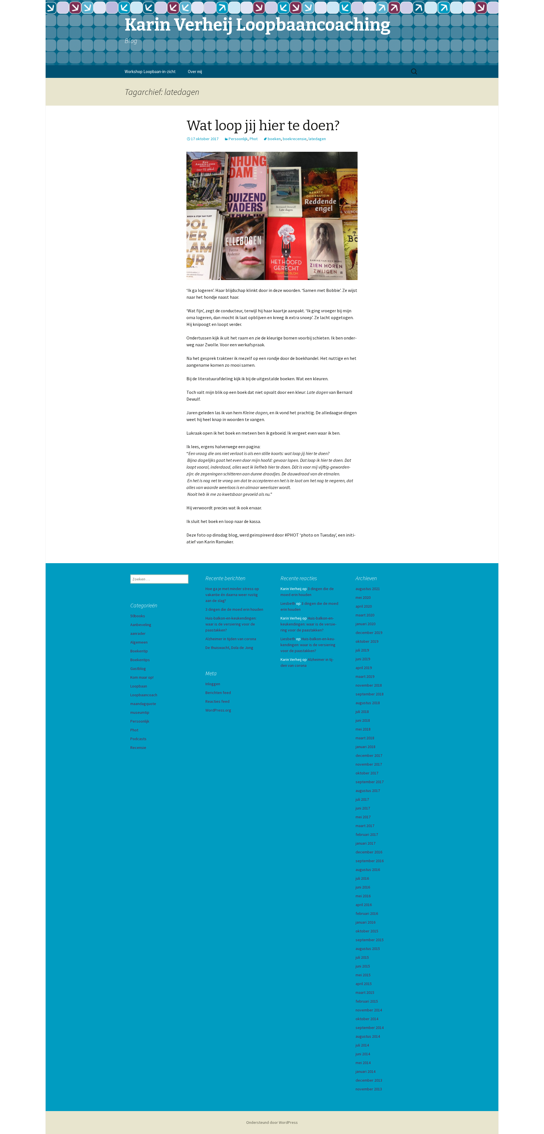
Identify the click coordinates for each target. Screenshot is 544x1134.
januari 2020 (365, 623)
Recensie (138, 747)
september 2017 (370, 781)
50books (137, 615)
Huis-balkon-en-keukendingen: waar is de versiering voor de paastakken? (230, 624)
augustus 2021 (368, 588)
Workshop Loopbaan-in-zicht (150, 71)
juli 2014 (362, 1045)
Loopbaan (138, 686)
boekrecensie (295, 138)
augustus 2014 (368, 1036)
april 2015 (364, 983)
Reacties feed (217, 701)
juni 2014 (363, 1053)
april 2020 (364, 606)
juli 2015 (362, 957)
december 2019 (369, 632)
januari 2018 (365, 746)
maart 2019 (365, 676)
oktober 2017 (367, 773)
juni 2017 (363, 808)
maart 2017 (365, 825)
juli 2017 (362, 799)
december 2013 (369, 1080)
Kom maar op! (142, 677)
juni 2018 (363, 720)
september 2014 (370, 1027)
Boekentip (139, 651)
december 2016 (369, 852)
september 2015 (370, 939)
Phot (254, 138)
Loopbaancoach (143, 694)
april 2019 (364, 667)
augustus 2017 (368, 790)
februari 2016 (367, 913)
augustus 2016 (368, 869)
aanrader (138, 633)
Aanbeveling (140, 624)
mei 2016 (363, 895)
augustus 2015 (368, 948)
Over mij (195, 71)
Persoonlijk (238, 138)
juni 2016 (363, 887)
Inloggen (212, 683)
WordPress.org (218, 710)
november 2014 (369, 1010)
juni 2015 (363, 966)
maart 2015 (365, 992)
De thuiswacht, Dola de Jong (229, 647)
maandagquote (143, 703)
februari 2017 (367, 834)
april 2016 (364, 904)
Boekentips (140, 659)
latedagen (317, 138)
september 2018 (370, 694)
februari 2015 (367, 1001)
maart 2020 (365, 615)
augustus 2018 (368, 702)
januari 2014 (365, 1071)
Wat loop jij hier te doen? (263, 126)
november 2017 (369, 764)
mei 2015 (363, 974)
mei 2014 (363, 1062)
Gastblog (138, 668)
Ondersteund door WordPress (272, 1122)
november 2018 (369, 685)
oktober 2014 (367, 1018)
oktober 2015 (367, 931)
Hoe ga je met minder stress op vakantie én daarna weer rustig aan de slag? (232, 594)
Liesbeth (287, 603)
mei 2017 (363, 816)
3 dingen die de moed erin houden (234, 609)
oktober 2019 (367, 641)
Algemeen (139, 642)
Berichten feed (218, 692)
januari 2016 (365, 922)
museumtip (139, 712)
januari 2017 (365, 843)
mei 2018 (363, 729)
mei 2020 (363, 597)
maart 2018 (365, 737)
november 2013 (369, 1089)
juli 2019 (362, 650)
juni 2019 (363, 658)
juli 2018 (362, 711)
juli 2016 (362, 878)
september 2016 (370, 860)
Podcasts (138, 738)
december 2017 (369, 755)
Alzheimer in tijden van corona (230, 638)
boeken (274, 138)
